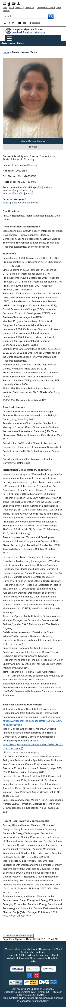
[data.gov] (48, 969)
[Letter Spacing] (18, 3)
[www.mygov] (33, 969)
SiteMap (56, 949)
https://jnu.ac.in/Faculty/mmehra (20, 202)
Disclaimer (44, 949)
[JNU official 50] (36, 975)
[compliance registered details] (48, 982)
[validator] (16, 982)
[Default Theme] (29, 23)
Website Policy (12, 949)
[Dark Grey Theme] (24, 23)
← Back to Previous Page (18, 935)
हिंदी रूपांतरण (36, 23)
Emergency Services (45, 8)
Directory (19, 8)
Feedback (40, 952)
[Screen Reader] (13, 3)
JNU (5, 8)
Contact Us (29, 8)
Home (6, 52)
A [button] (13, 23)
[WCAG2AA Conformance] (31, 982)
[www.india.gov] (17, 969)
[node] (25, 31)
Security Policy (29, 949)
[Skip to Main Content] (4, 3)
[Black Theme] (19, 23)
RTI (11, 8)
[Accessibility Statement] (9, 3)
